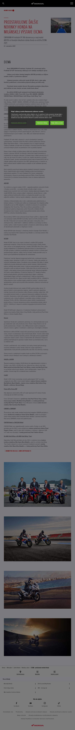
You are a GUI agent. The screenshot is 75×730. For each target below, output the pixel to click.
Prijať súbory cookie (57, 122)
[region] (37, 117)
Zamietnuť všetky (42, 122)
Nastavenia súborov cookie (18, 122)
